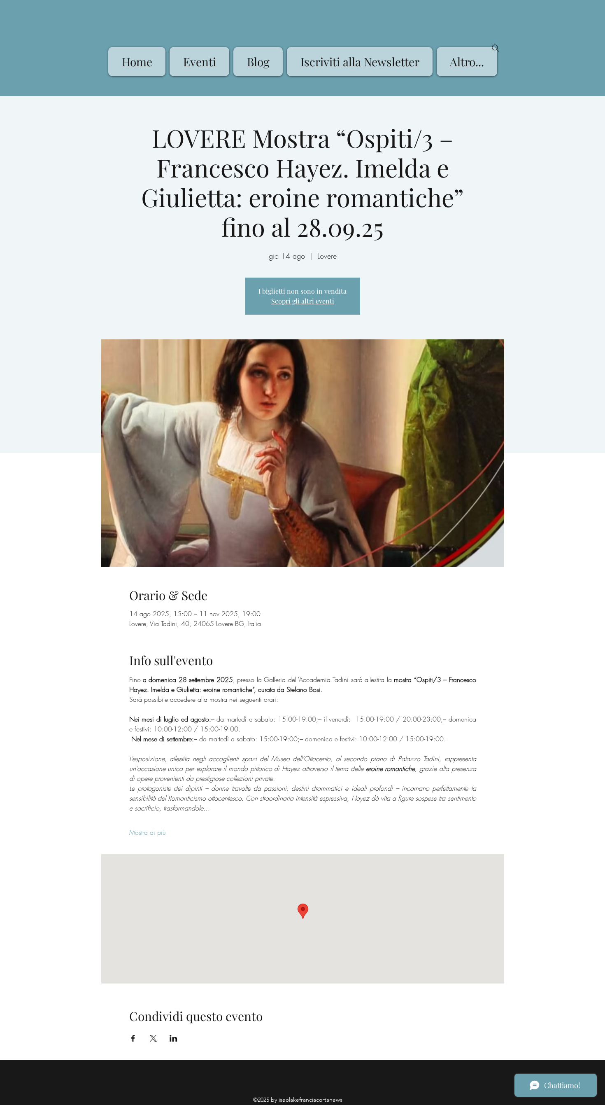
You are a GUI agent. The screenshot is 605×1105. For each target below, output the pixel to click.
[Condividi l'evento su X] (153, 1038)
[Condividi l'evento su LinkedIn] (173, 1038)
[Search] (495, 48)
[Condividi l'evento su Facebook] (133, 1038)
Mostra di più (147, 832)
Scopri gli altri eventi (302, 301)
